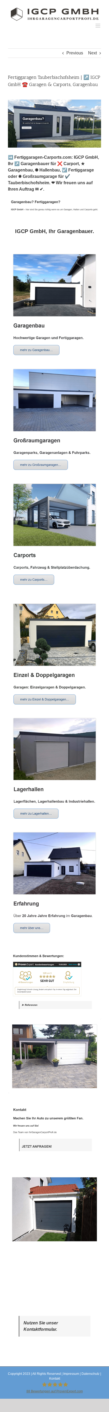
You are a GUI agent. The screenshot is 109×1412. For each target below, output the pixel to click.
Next (92, 53)
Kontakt (54, 1378)
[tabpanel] (54, 749)
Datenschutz (90, 1374)
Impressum (71, 1374)
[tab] (54, 231)
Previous (74, 53)
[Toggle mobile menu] (98, 25)
